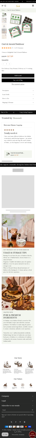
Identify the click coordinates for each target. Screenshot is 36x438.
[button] (18, 75)
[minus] (3, 64)
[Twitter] (11, 422)
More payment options (18, 84)
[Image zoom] (20, 26)
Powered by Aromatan (18, 435)
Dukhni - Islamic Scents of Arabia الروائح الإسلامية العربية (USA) (20, 431)
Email (4, 410)
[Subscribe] (32, 410)
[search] (5, 5)
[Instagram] (24, 422)
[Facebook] (16, 422)
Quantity (5, 60)
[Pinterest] (20, 422)
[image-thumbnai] (4, 14)
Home (3, 10)
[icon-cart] (32, 5)
